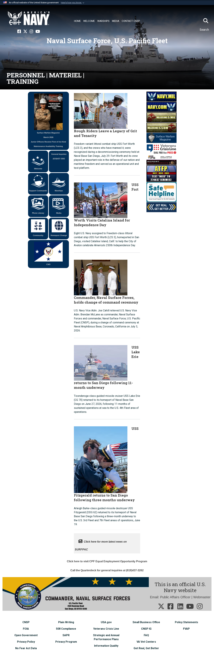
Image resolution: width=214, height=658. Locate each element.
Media (58, 213)
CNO (48, 264)
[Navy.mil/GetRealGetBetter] (161, 207)
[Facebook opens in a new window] (19, 31)
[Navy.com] (161, 107)
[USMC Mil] (161, 117)
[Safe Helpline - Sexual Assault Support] (161, 192)
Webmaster (201, 597)
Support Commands (38, 191)
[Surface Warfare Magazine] (161, 138)
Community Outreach (38, 236)
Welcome (38, 169)
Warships (59, 191)
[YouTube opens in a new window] (37, 31)
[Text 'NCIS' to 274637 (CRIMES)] (161, 173)
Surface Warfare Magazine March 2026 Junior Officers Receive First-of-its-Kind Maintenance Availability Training (48, 139)
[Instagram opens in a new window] (31, 31)
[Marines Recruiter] (161, 127)
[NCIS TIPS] (161, 159)
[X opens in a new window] (25, 31)
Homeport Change (59, 235)
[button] (73, 2)
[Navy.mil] (161, 96)
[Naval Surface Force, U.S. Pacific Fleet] (28, 18)
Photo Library (38, 213)
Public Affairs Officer (175, 597)
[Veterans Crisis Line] (161, 148)
